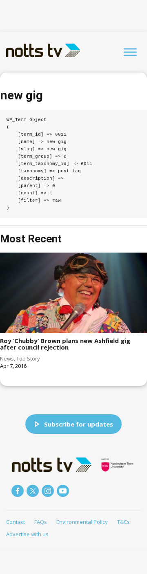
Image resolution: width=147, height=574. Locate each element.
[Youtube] (63, 491)
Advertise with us (27, 534)
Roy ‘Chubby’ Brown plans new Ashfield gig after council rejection (65, 344)
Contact (15, 522)
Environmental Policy (82, 522)
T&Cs (123, 522)
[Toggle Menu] (130, 52)
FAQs (40, 522)
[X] (33, 491)
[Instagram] (48, 491)
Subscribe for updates (78, 424)
